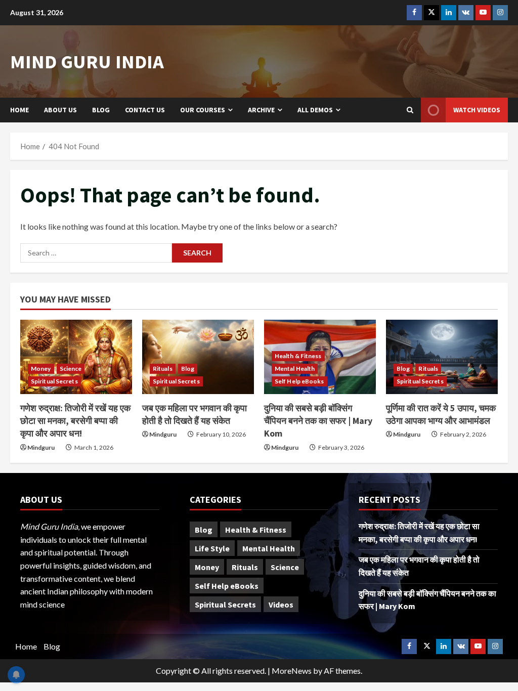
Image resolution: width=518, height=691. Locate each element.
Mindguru (41, 447)
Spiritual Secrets (54, 381)
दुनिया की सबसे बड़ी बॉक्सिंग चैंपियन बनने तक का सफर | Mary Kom (318, 420)
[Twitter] (431, 12)
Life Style (212, 548)
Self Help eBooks (299, 381)
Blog (101, 109)
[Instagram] (500, 12)
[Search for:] (96, 253)
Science (71, 368)
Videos (281, 604)
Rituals (162, 368)
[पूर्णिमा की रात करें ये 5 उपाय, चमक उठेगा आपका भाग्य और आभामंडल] (442, 357)
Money (41, 368)
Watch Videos (476, 109)
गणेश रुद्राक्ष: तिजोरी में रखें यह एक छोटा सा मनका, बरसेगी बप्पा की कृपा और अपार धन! (75, 420)
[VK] (465, 12)
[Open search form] (410, 110)
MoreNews (292, 670)
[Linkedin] (448, 12)
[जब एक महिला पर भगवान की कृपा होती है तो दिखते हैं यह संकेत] (198, 357)
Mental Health (295, 368)
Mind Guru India (87, 61)
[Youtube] (483, 12)
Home (19, 109)
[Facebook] (414, 12)
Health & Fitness (298, 356)
